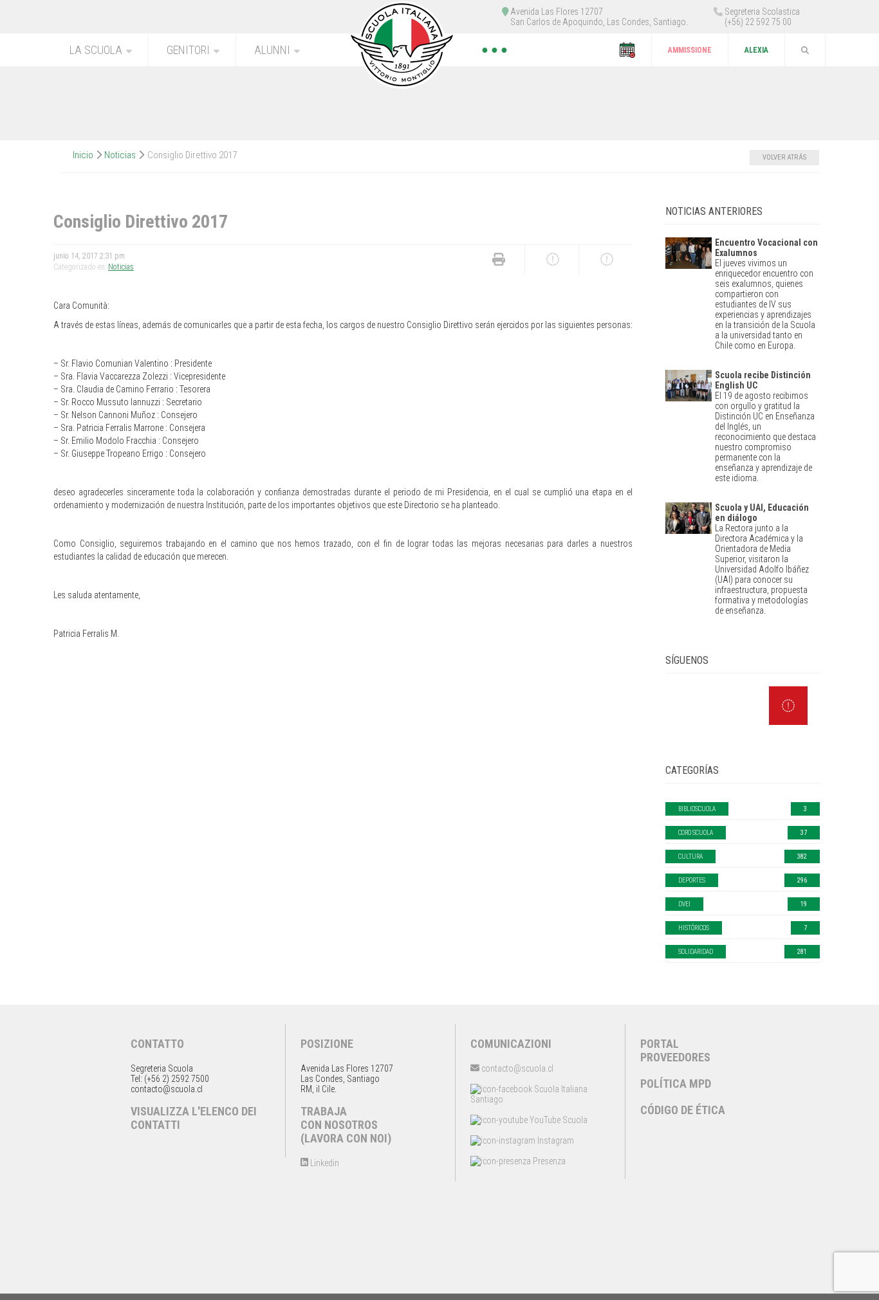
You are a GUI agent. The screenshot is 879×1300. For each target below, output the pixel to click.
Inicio (83, 155)
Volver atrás (784, 157)
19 (803, 904)
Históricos (693, 927)
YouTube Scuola (558, 1120)
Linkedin (323, 1163)
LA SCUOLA (95, 50)
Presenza (548, 1161)
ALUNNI (272, 50)
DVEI (684, 904)
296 (802, 880)
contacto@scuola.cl (516, 1068)
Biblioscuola (697, 808)
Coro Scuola (695, 832)
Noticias (120, 155)
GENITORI (188, 50)
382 (802, 856)
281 (802, 951)
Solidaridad (695, 951)
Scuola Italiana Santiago (529, 1094)
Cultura (690, 856)
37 (803, 832)
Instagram (554, 1140)
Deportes (691, 880)
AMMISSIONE (690, 50)
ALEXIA (756, 50)
